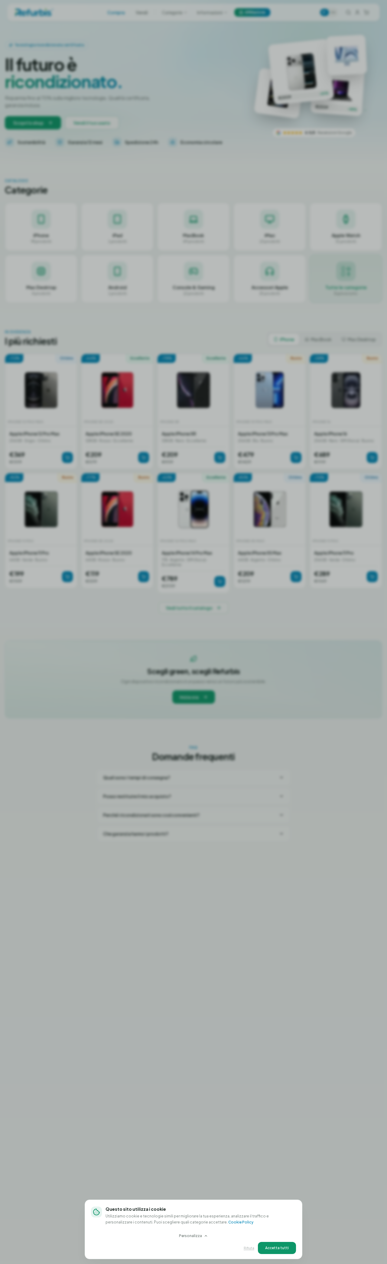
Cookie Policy (240, 1222)
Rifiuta (249, 1248)
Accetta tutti (277, 1248)
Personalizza (190, 1235)
